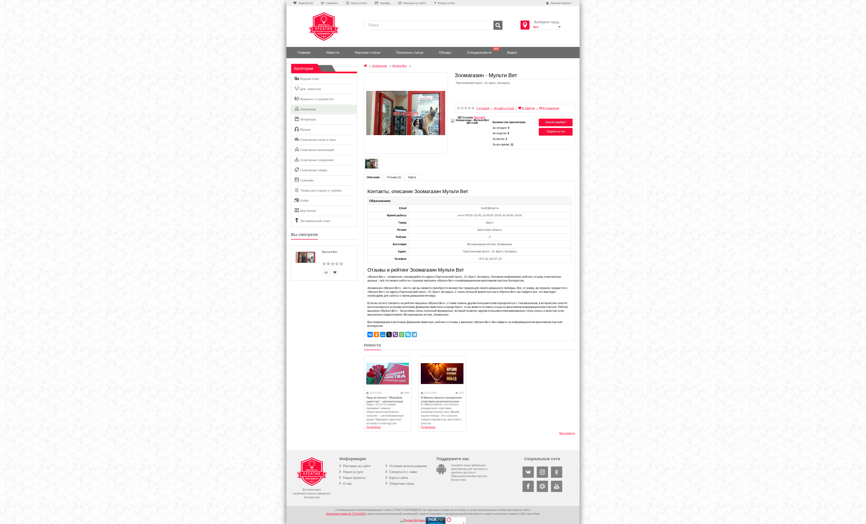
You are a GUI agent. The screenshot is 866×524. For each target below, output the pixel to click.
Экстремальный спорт (315, 221)
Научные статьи (367, 52)
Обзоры (445, 52)
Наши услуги (352, 472)
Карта (412, 177)
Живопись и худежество (317, 99)
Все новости (567, 433)
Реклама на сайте (356, 466)
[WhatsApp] (401, 334)
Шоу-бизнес (308, 210)
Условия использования (407, 466)
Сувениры (307, 180)
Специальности (479, 52)
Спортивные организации (317, 150)
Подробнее (373, 427)
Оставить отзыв (504, 108)
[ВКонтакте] (370, 334)
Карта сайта (398, 478)
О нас (347, 483)
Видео (512, 52)
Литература (308, 119)
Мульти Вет (330, 252)
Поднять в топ (556, 131)
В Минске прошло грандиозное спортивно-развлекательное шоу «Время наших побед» (441, 401)
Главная (304, 52)
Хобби (304, 200)
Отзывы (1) (394, 177)
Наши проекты (354, 478)
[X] (389, 334)
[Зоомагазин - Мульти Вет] (406, 113)
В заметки (528, 108)
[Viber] (395, 334)
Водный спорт (309, 79)
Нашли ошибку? (555, 122)
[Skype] (408, 334)
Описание (373, 177)
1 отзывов (483, 108)
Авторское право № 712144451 (346, 513)
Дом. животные (310, 89)
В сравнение (550, 108)
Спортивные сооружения (317, 160)
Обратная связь (401, 483)
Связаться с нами (402, 472)
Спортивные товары (313, 170)
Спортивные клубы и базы (318, 139)
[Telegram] (414, 334)
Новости (332, 52)
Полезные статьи (409, 52)
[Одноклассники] (376, 334)
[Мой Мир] (382, 334)
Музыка (305, 129)
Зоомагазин (308, 109)
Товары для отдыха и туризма (320, 190)
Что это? (479, 117)
